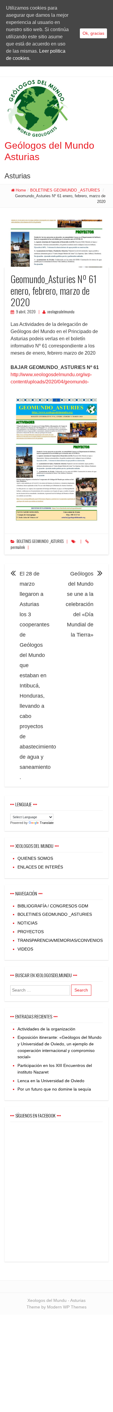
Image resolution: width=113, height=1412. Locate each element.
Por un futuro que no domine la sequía (54, 1089)
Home (21, 190)
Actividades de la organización (46, 1029)
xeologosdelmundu (60, 312)
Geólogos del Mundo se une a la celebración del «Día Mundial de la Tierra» (79, 604)
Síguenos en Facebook (35, 1115)
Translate (47, 823)
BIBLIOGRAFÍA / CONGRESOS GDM (52, 906)
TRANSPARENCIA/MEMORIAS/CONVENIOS (60, 940)
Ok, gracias (93, 33)
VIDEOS (25, 949)
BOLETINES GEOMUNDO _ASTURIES (65, 190)
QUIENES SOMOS (35, 858)
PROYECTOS (30, 931)
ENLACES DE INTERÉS (40, 867)
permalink (18, 547)
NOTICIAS (27, 923)
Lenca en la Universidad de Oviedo (50, 1080)
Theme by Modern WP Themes (56, 1307)
